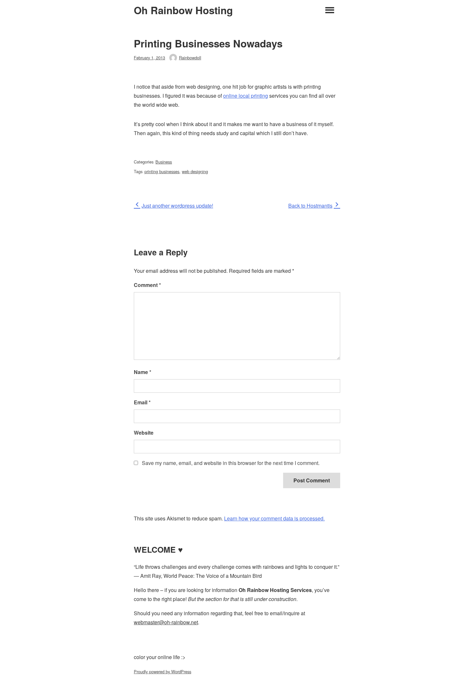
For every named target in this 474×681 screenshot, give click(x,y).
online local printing (245, 95)
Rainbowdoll (190, 57)
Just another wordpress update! (177, 205)
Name (142, 372)
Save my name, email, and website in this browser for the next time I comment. (231, 463)
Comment (147, 285)
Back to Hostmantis (310, 205)
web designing (195, 171)
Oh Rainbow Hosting (183, 10)
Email (142, 402)
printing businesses (161, 171)
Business (163, 162)
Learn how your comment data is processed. (274, 518)
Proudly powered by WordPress (162, 671)
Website (143, 432)
